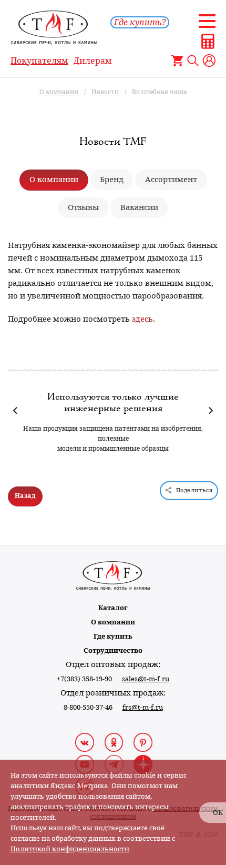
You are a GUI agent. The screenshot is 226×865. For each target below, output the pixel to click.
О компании (113, 622)
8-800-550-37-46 (88, 707)
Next (210, 410)
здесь (142, 319)
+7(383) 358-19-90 (84, 679)
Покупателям (39, 61)
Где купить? (140, 22)
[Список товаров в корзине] (177, 60)
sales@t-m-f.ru (145, 679)
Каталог (113, 608)
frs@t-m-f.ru (142, 707)
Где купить (113, 636)
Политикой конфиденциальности (70, 849)
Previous (15, 410)
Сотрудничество (113, 650)
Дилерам (93, 61)
